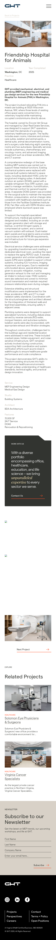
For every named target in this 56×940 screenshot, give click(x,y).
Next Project (23, 649)
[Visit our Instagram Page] (7, 899)
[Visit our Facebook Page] (27, 899)
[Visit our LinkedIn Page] (17, 899)
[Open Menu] (48, 5)
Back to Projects (12, 15)
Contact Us (17, 496)
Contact (36, 911)
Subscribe (39, 865)
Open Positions (40, 920)
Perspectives (14, 916)
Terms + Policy (39, 916)
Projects (12, 911)
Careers (11, 920)
